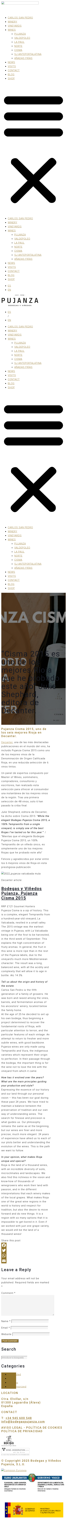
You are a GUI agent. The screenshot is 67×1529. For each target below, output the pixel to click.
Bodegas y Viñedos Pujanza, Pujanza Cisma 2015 (21, 893)
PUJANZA (20, 33)
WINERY (12, 21)
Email (5, 1327)
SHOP (11, 78)
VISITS (12, 66)
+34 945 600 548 (19, 1418)
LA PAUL (19, 42)
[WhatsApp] (26, 1255)
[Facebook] (26, 1245)
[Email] (26, 1260)
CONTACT (14, 70)
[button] (33, 148)
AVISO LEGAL (12, 1427)
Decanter (7, 742)
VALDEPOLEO (22, 37)
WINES (12, 29)
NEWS (11, 62)
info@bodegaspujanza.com (23, 1421)
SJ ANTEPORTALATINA (27, 54)
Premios (13, 1382)
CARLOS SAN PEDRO (20, 17)
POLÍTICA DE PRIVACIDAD (22, 1431)
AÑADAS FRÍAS (23, 58)
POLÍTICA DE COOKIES (44, 1427)
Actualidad (14, 1374)
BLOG (11, 74)
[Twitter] (26, 1250)
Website (6, 1334)
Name (6, 1321)
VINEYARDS (15, 25)
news (11, 1378)
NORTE (18, 46)
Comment (8, 1293)
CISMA (18, 50)
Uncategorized (17, 1386)
